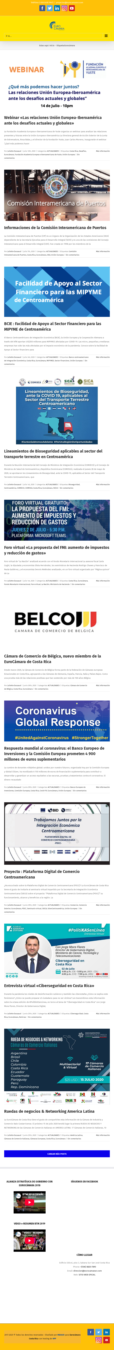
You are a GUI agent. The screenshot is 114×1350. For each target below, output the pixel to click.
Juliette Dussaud (14, 151)
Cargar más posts (57, 1154)
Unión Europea (68, 154)
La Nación (45, 584)
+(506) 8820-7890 (88, 1267)
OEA (48, 255)
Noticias (22, 1017)
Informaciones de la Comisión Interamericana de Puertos (55, 227)
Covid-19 (43, 791)
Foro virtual (36, 584)
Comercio (74, 905)
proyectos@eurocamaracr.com (69, 2)
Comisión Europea (22, 791)
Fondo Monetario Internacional (17, 584)
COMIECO (20, 488)
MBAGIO (61, 1335)
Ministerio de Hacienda (60, 584)
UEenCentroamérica (56, 908)
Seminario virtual (34, 908)
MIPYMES (50, 361)
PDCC (24, 908)
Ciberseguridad (76, 1014)
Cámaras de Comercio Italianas (16, 1139)
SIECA (55, 488)
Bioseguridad (74, 484)
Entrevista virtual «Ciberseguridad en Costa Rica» (49, 985)
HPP (54, 1338)
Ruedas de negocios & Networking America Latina (49, 1111)
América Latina (76, 1135)
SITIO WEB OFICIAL (87, 1274)
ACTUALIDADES (53, 151)
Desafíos (82, 151)
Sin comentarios (72, 255)
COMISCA (28, 488)
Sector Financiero (62, 361)
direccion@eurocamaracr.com (87, 1271)
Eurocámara (9, 154)
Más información (103, 151)
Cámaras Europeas (37, 1139)
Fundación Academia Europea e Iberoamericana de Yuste (38, 154)
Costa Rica (74, 151)
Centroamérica (10, 488)
